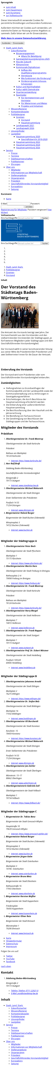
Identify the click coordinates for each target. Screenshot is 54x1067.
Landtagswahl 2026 (25, 128)
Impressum (11, 946)
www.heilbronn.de (23, 627)
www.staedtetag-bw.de (24, 485)
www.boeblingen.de (23, 718)
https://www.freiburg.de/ (25, 583)
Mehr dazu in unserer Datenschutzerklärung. (23, 38)
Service (9, 150)
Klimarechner (22, 64)
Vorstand (25, 120)
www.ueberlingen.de (23, 783)
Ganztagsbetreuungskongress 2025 (33, 59)
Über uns (10, 167)
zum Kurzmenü (13, 12)
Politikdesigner (18, 114)
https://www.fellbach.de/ (25, 803)
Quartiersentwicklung (26, 92)
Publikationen (17, 161)
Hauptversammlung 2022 (28, 142)
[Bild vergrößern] (20, 327)
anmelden (29, 207)
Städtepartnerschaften (22, 158)
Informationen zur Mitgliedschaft (26, 172)
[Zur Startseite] (22, 240)
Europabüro (17, 186)
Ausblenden (6, 43)
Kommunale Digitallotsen (28, 67)
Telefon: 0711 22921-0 (24, 990)
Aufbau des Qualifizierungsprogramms (33, 71)
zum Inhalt (11, 7)
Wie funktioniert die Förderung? (36, 78)
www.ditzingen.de (22, 510)
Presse (14, 153)
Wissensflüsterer (19, 108)
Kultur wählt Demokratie (27, 89)
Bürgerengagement (25, 53)
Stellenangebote (18, 175)
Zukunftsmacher (19, 50)
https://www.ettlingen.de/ (26, 698)
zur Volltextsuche (14, 15)
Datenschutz (12, 943)
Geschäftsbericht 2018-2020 (34, 139)
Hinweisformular (14, 940)
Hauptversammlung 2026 (28, 147)
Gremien (20, 117)
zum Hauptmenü (14, 10)
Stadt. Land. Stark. (14, 47)
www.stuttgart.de (22, 647)
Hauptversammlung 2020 (28, 136)
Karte (8, 938)
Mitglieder (16, 169)
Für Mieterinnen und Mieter (34, 103)
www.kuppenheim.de (24, 913)
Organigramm (17, 178)
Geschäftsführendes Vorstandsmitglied (29, 183)
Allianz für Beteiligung (31, 56)
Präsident (15, 181)
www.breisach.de (22, 933)
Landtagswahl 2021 (25, 125)
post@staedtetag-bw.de (24, 993)
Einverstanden (18, 43)
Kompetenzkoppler (20, 111)
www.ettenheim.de (23, 893)
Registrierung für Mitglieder (14, 209)
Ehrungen (15, 164)
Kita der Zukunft (23, 61)
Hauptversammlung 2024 (28, 145)
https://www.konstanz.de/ (26, 738)
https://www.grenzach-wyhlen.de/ (29, 833)
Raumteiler (21, 95)
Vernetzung (26, 75)
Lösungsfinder (18, 131)
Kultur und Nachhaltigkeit (28, 86)
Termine (15, 156)
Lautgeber (16, 133)
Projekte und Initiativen (32, 106)
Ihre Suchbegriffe (9, 218)
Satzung (15, 189)
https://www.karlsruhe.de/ (26, 460)
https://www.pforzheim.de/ (26, 563)
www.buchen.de (22, 530)
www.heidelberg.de (23, 667)
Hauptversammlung (30, 122)
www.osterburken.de (24, 873)
